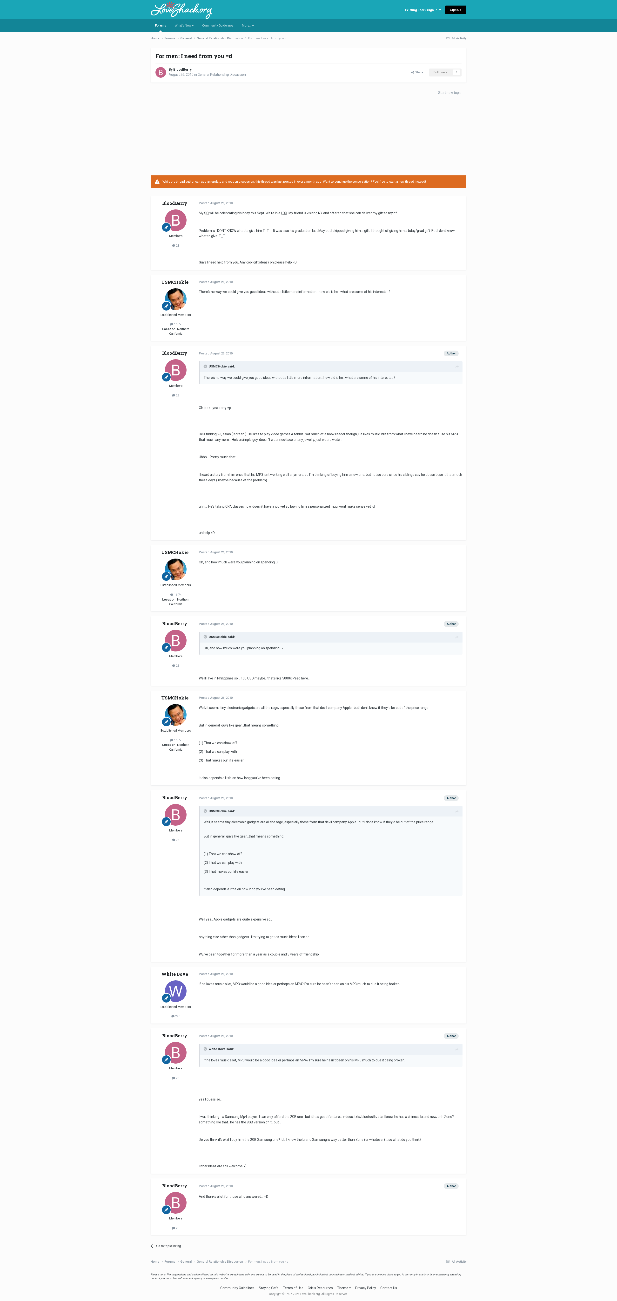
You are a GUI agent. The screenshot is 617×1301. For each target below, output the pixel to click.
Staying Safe (269, 1288)
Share (418, 72)
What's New (183, 25)
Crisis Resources (320, 1288)
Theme (343, 1288)
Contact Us (388, 1288)
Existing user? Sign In (422, 10)
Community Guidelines (217, 25)
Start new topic (449, 93)
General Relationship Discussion (222, 74)
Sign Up (455, 10)
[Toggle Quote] (206, 366)
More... (247, 25)
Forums (160, 25)
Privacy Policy (365, 1288)
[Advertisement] (308, 136)
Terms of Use (293, 1288)
